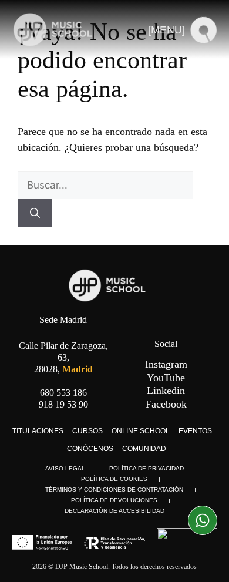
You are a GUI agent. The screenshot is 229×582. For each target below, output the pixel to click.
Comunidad (144, 449)
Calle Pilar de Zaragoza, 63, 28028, (63, 357)
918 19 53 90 (63, 404)
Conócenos (90, 449)
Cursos (87, 431)
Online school (141, 431)
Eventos (195, 431)
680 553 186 (63, 393)
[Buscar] (35, 213)
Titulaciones (37, 431)
